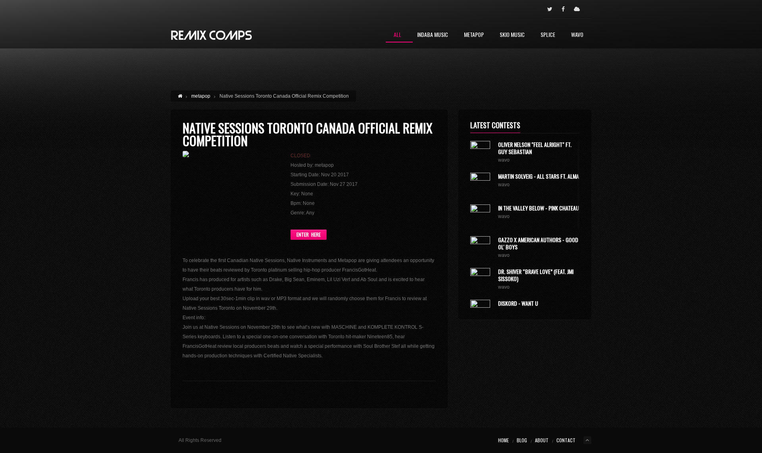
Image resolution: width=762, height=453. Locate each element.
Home (503, 440)
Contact (565, 440)
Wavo (577, 35)
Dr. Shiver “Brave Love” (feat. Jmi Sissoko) (535, 275)
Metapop (474, 35)
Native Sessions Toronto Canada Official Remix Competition (307, 134)
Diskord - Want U (518, 303)
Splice (548, 35)
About (541, 440)
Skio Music (512, 35)
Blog (522, 440)
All (397, 35)
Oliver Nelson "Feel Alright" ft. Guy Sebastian (535, 148)
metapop (200, 96)
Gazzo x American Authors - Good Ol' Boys (538, 243)
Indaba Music (432, 35)
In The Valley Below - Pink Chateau (538, 208)
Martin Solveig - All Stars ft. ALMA (538, 176)
